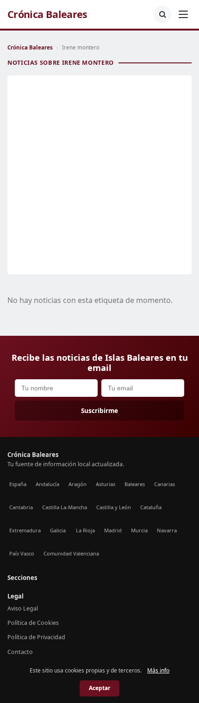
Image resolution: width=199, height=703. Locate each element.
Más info (158, 670)
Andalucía (47, 484)
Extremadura (25, 530)
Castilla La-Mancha (64, 507)
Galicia (58, 530)
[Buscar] (162, 14)
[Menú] (183, 14)
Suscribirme (99, 410)
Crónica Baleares (47, 14)
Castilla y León (113, 507)
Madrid (113, 530)
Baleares (134, 484)
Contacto (20, 652)
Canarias (164, 484)
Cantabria (21, 507)
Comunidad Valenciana (71, 553)
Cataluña (151, 507)
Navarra (167, 530)
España (17, 484)
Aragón (77, 484)
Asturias (105, 484)
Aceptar (99, 688)
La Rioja (85, 530)
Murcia (139, 530)
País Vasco (21, 553)
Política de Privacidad (36, 637)
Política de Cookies (33, 623)
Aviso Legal (22, 608)
